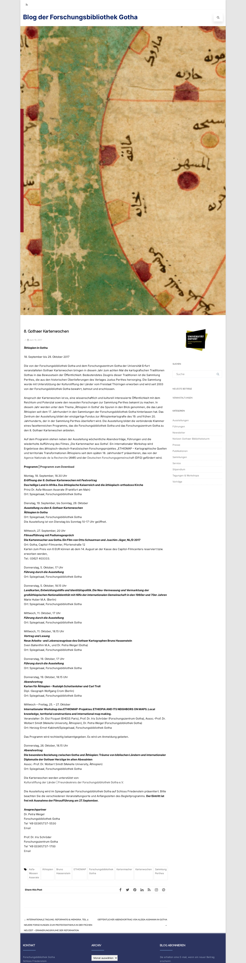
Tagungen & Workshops (186, 475)
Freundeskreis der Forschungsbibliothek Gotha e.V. (91, 782)
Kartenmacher (124, 869)
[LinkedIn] (142, 889)
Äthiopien (47, 869)
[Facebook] (120, 889)
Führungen (179, 426)
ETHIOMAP (80, 869)
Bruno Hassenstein (63, 871)
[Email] (163, 889)
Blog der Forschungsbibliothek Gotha (80, 17)
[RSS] (26, 4)
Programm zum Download (57, 466)
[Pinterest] (134, 889)
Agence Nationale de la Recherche (46, 457)
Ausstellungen (181, 420)
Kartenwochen (143, 869)
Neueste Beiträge (182, 389)
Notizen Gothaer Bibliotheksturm (191, 438)
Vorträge (177, 481)
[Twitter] (127, 889)
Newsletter (179, 432)
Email (27, 828)
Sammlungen (180, 457)
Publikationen (180, 451)
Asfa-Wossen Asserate (34, 873)
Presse (176, 444)
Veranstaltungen (183, 398)
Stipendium (179, 469)
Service (177, 463)
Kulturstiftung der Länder (40, 782)
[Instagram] (156, 889)
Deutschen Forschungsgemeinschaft (110, 457)
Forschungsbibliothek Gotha (101, 871)
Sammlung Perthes (161, 871)
